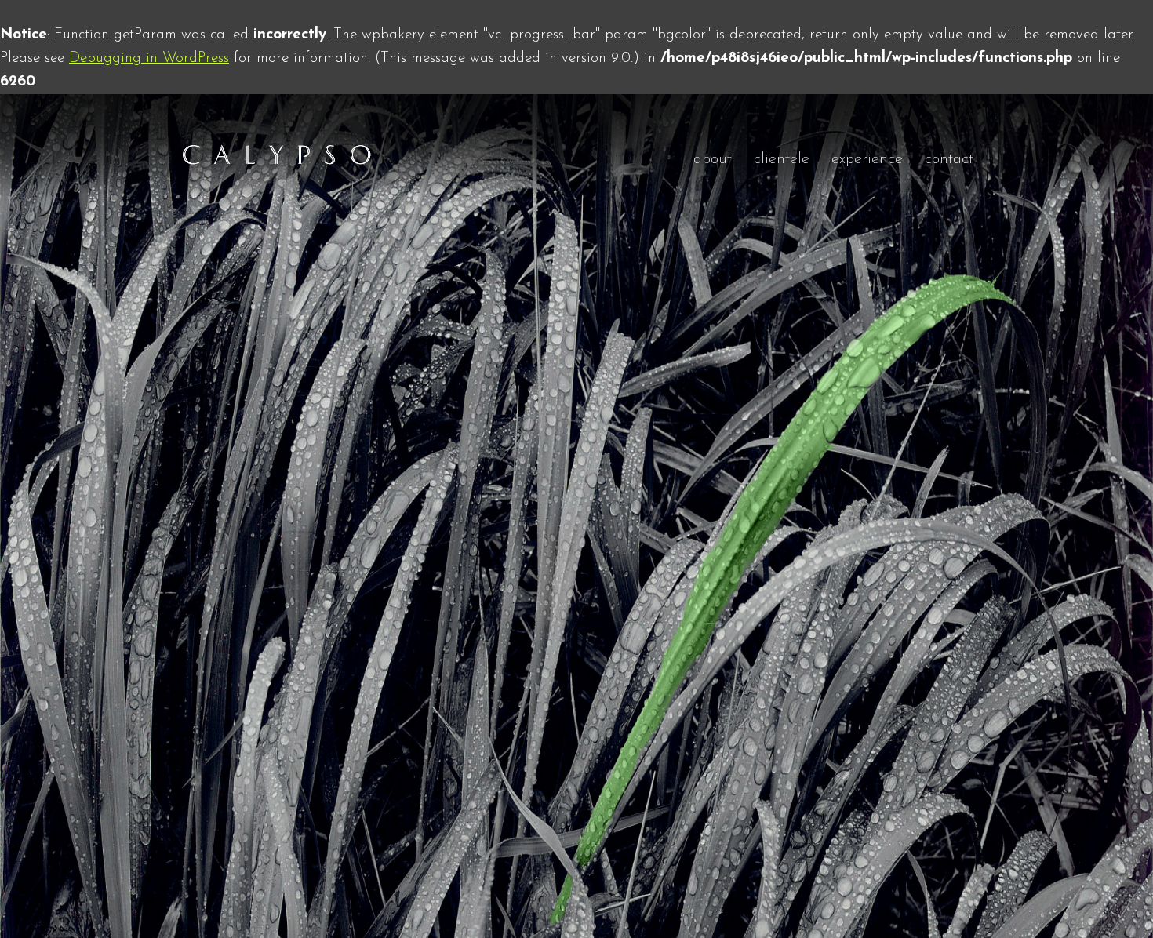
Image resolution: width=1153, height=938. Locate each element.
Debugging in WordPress (149, 58)
